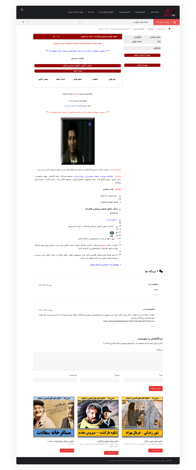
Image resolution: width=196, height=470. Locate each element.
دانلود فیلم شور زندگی (153, 441)
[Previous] (79, 22)
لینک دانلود (101, 209)
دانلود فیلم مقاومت (142, 22)
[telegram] (23, 22)
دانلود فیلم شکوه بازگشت (107, 441)
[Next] (82, 22)
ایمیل (117, 375)
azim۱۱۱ (155, 284)
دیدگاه (159, 350)
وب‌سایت (72, 375)
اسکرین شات (111, 220)
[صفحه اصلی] (169, 29)
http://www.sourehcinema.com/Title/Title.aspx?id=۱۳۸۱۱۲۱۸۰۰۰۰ (129, 321)
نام (161, 375)
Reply (156, 295)
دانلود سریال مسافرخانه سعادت (60, 441)
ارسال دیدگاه (155, 388)
